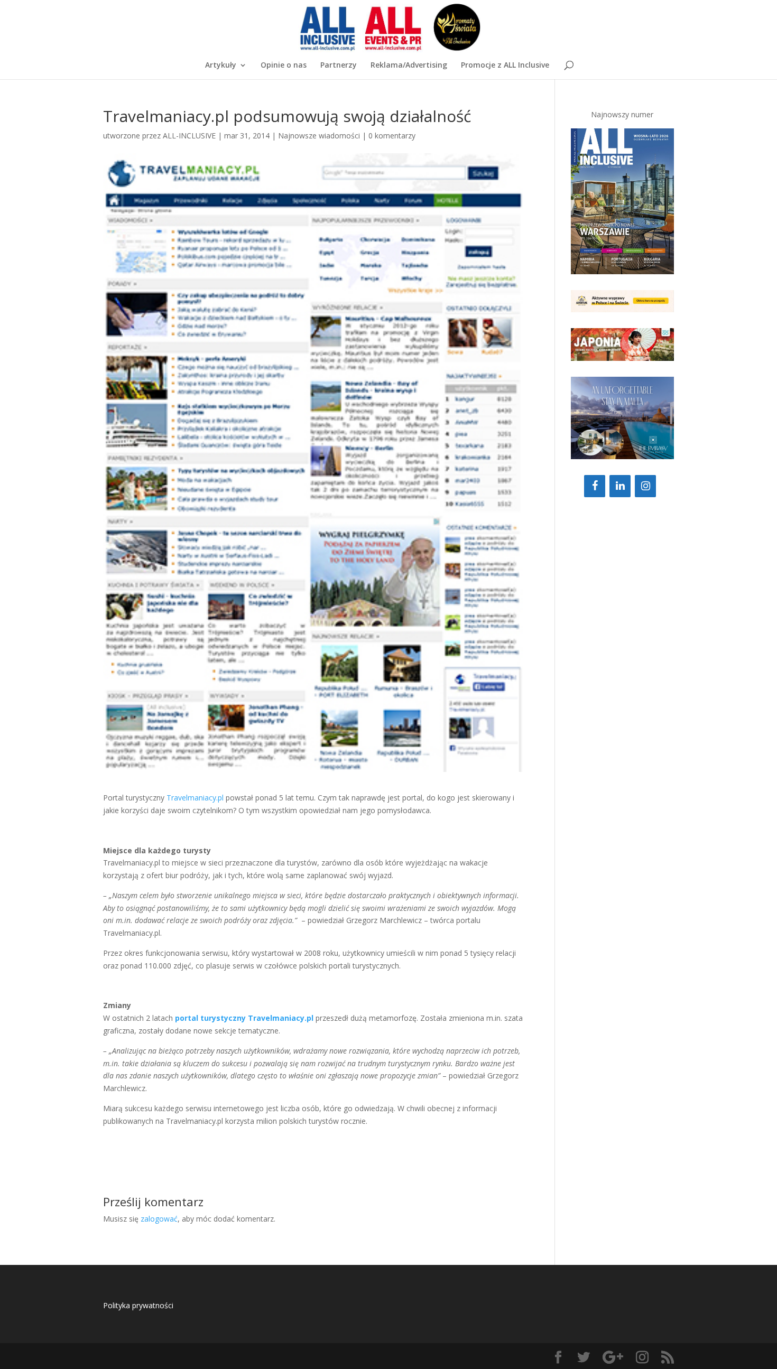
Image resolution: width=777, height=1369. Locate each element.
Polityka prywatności (138, 1305)
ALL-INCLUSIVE (189, 136)
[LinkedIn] (620, 486)
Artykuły (220, 65)
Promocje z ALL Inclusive (505, 65)
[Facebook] (594, 486)
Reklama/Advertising (409, 65)
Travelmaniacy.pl (196, 798)
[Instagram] (645, 486)
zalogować (159, 1219)
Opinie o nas (284, 65)
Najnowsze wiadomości (319, 136)
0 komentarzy (391, 136)
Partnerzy (338, 65)
